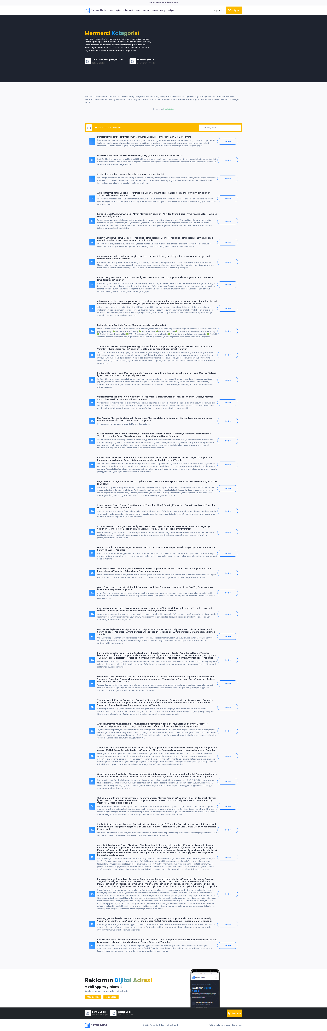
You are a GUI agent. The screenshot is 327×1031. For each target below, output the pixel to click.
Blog (162, 10)
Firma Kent (98, 10)
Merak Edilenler (150, 10)
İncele (228, 141)
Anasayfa (115, 10)
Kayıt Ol (217, 10)
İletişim (170, 10)
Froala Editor (168, 109)
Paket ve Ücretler (131, 10)
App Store (111, 996)
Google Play (93, 996)
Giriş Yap (235, 10)
